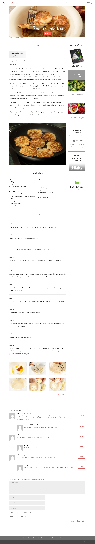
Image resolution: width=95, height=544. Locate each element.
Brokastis (12, 38)
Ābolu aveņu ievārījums (76, 118)
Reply (82, 415)
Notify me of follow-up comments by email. (22, 512)
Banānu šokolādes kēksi (77, 144)
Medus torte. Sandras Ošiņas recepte (77, 141)
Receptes (55, 3)
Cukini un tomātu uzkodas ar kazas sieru (77, 137)
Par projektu (73, 3)
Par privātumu (51, 538)
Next (63, 395)
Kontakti (87, 3)
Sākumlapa (48, 3)
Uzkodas (22, 38)
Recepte (47, 33)
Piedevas (17, 38)
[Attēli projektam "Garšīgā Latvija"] (18, 375)
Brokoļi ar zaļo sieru (76, 95)
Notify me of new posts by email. (19, 516)
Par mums (81, 3)
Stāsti (67, 3)
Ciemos (62, 3)
